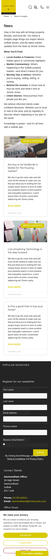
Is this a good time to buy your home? (25, 307)
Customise (25, 542)
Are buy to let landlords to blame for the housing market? (23, 168)
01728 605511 (20, 497)
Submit (40, 452)
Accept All (25, 535)
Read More (14, 206)
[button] (25, 366)
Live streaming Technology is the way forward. (25, 250)
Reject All (25, 550)
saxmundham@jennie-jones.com (29, 501)
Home (6, 16)
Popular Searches (16, 365)
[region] (25, 533)
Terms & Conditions (16, 459)
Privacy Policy (37, 459)
